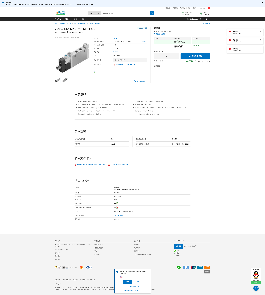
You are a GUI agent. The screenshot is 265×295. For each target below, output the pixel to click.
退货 (95, 251)
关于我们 (137, 244)
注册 (190, 12)
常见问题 (57, 259)
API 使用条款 (91, 280)
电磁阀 (97, 23)
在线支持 (57, 253)
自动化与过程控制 (65, 23)
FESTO (115, 38)
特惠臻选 (175, 8)
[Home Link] (60, 13)
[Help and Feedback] (256, 288)
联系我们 (182, 8)
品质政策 (137, 248)
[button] (58, 19)
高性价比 (168, 8)
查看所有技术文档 (132, 64)
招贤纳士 (137, 251)
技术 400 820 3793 (61, 249)
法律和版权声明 (66, 280)
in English (202, 8)
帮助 (189, 8)
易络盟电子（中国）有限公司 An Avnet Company (70, 287)
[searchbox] (125, 13)
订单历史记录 (98, 248)
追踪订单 (195, 8)
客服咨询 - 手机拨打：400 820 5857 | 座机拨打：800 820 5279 (72, 245)
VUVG (115, 52)
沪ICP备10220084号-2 (62, 289)
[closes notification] (262, 2)
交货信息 (97, 254)
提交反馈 (57, 256)
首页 (56, 23)
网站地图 (83, 280)
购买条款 (75, 280)
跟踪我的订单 (98, 244)
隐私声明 (57, 280)
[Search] (152, 13)
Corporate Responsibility (142, 254)
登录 (186, 12)
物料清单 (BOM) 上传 (194, 19)
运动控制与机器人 (79, 23)
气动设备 (90, 23)
